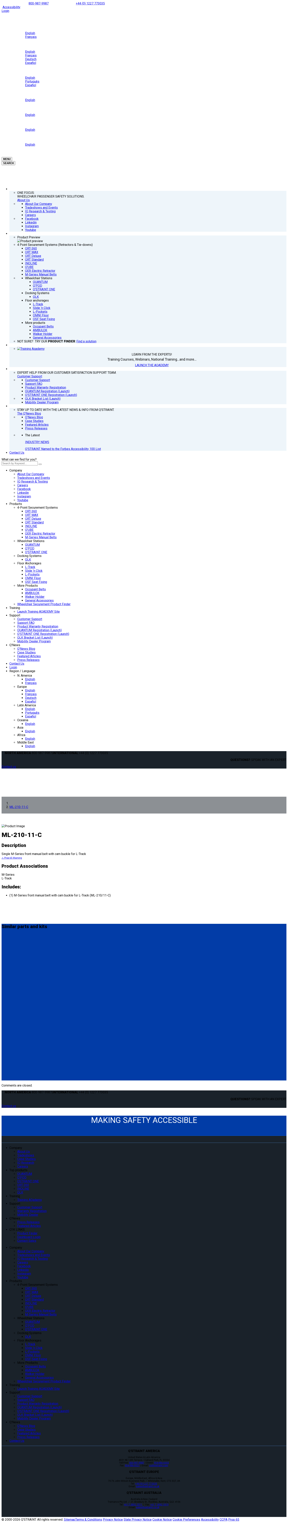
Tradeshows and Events (33, 478)
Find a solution (86, 341)
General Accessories (39, 600)
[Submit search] (40, 464)
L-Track (30, 567)
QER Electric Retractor (40, 533)
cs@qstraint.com (158, 1465)
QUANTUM (32, 545)
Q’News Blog (26, 649)
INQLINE (31, 526)
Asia (20, 727)
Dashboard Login (29, 1237)
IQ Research (25, 1163)
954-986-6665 (161, 1462)
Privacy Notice (113, 1519)
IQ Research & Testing (32, 481)
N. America (24, 675)
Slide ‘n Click (34, 571)
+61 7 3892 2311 (133, 1504)
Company (15, 470)
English (30, 679)
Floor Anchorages (29, 563)
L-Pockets (32, 574)
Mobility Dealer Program (34, 641)
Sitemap (69, 1519)
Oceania (22, 720)
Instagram (24, 496)
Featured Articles (29, 656)
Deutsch (30, 698)
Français (31, 683)
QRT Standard (34, 522)
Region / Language (22, 671)
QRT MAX (31, 515)
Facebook (24, 489)
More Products (27, 585)
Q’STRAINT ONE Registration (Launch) (43, 634)
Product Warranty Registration (37, 626)
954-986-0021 (132, 1465)
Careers (22, 485)
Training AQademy (29, 1200)
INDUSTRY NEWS (37, 442)
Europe (22, 687)
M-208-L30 (11, 1014)
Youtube (22, 500)
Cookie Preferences (186, 1519)
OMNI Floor (33, 578)
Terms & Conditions (88, 1519)
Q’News (14, 645)
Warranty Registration (32, 1211)
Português (32, 713)
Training (14, 608)
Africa (21, 735)
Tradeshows (25, 1155)
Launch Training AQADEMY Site (38, 611)
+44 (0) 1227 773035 (90, 3)
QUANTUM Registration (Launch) (39, 630)
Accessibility (11, 7)
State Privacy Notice (138, 1519)
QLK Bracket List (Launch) (35, 637)
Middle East (25, 742)
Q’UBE (29, 530)
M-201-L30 (11, 1067)
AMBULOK (32, 593)
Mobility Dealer (27, 1215)
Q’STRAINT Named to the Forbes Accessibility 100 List (63, 449)
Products (15, 504)
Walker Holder (34, 597)
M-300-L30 (11, 976)
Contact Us (16, 452)
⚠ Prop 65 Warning (12, 858)
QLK (28, 559)
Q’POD (29, 548)
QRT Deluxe (33, 519)
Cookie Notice (162, 1519)
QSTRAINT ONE (28, 1181)
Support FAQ (25, 623)
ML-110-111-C (14, 1044)
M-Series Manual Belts (41, 537)
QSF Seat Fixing (36, 582)
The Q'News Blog (29, 413)
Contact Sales (26, 1241)
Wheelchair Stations (30, 541)
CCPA (223, 1519)
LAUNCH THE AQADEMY (152, 365)
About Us (23, 200)
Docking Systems (29, 556)
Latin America (26, 705)
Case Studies (26, 652)
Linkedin (23, 493)
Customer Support (29, 376)
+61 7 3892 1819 (159, 1504)
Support (14, 615)
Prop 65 (233, 1519)
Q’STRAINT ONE (36, 552)
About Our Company (30, 474)
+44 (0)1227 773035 (146, 1483)
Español (30, 701)
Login (5, 11)
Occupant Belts (35, 589)
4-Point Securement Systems (37, 507)
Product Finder (27, 1233)
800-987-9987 (39, 3)
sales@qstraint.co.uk (147, 1486)
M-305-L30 (11, 942)
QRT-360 (31, 511)
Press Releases (28, 660)
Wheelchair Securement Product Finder (44, 604)
